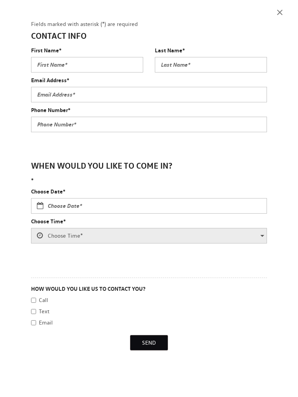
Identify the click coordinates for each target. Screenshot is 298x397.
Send (149, 342)
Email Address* (50, 80)
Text (44, 311)
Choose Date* (48, 191)
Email (46, 322)
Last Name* (170, 50)
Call (43, 300)
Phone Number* (51, 110)
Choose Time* (48, 221)
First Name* (46, 50)
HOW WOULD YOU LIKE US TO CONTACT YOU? (88, 288)
